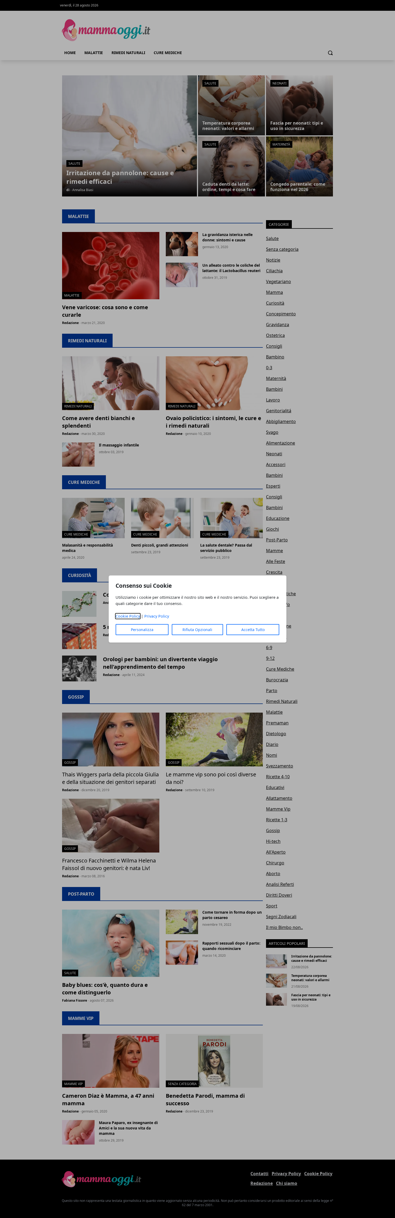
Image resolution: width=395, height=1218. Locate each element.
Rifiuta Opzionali (197, 629)
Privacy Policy (156, 616)
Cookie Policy (128, 616)
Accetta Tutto (253, 629)
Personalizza (142, 629)
